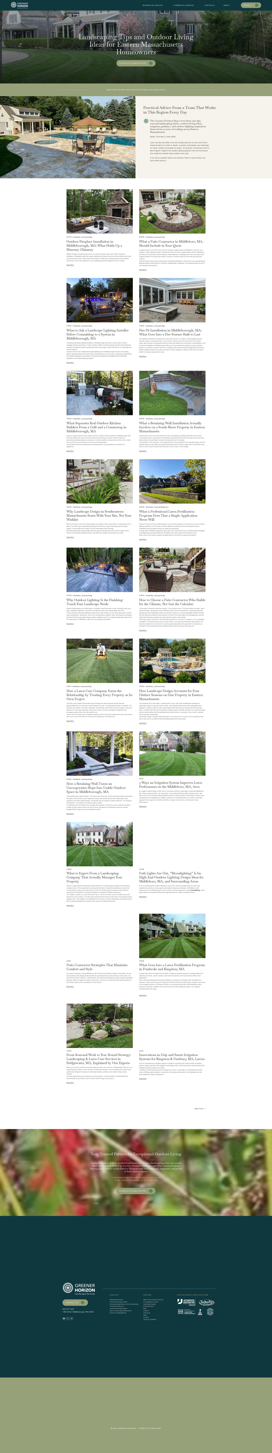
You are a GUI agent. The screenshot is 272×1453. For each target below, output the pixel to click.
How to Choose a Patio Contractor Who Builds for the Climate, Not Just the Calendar (172, 602)
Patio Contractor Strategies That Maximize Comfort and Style (97, 967)
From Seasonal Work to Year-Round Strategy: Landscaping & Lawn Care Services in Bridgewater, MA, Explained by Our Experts (99, 1059)
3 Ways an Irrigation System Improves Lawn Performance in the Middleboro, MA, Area (170, 785)
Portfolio (210, 5)
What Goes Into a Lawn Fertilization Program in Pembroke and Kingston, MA (172, 967)
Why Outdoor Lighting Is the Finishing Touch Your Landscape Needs (95, 602)
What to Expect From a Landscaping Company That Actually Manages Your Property (94, 877)
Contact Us (72, 1303)
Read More (70, 265)
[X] (67, 1318)
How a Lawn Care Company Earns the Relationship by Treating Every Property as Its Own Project (99, 695)
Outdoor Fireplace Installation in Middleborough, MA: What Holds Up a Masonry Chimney (94, 245)
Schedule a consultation (132, 63)
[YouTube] (63, 1318)
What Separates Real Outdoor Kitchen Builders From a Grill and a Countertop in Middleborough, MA (96, 427)
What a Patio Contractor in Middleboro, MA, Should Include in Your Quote (171, 243)
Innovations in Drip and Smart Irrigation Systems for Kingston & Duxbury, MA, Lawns (172, 1057)
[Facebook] (71, 1318)
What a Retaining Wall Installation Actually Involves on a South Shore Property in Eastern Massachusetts (172, 427)
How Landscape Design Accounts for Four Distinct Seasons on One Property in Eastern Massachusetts (171, 695)
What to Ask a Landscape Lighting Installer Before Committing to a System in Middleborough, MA (98, 334)
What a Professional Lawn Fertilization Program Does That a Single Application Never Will (168, 515)
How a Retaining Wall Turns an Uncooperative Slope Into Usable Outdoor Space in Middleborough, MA (96, 788)
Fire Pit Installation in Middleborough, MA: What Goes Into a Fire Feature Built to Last (170, 332)
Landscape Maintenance (161, 507)
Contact (247, 5)
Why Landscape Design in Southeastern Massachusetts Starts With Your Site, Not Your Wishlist (99, 515)
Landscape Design (86, 237)
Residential (76, 237)
